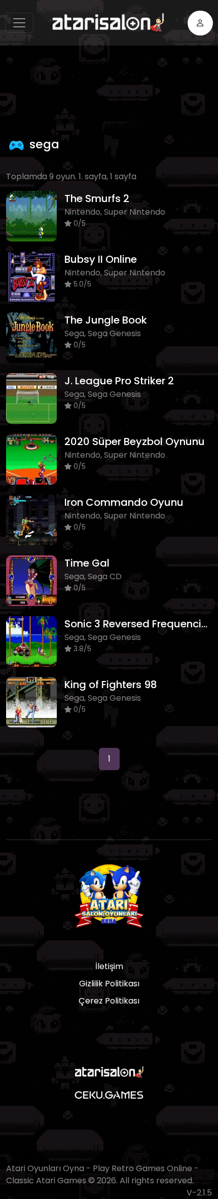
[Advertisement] (112, 88)
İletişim (109, 966)
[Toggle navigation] (19, 23)
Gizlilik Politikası (109, 983)
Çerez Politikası (109, 1001)
